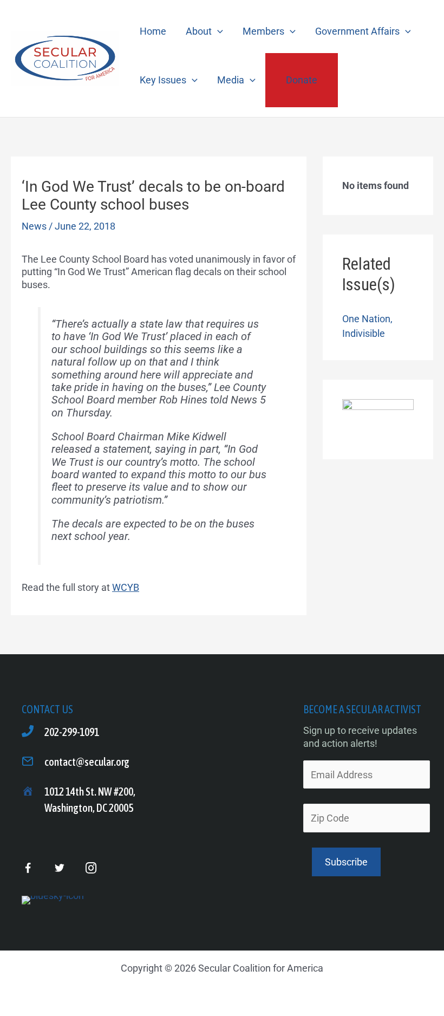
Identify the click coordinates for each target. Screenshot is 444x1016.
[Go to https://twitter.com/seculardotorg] (59, 868)
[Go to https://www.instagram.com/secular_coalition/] (90, 868)
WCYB (125, 587)
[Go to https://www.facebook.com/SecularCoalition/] (28, 869)
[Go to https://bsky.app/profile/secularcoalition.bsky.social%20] (53, 900)
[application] (217, 31)
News (34, 226)
